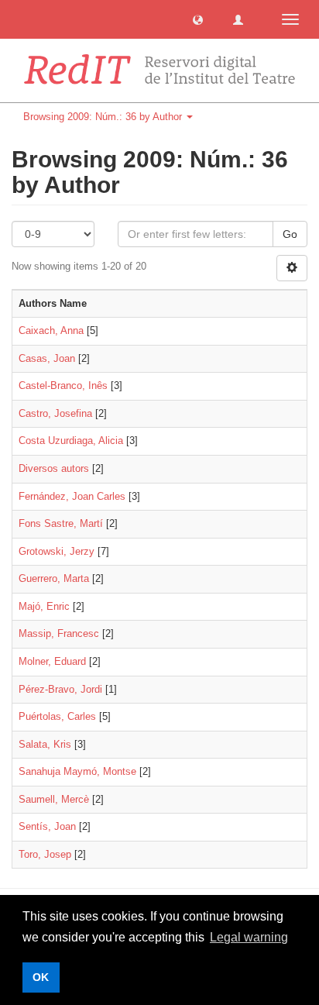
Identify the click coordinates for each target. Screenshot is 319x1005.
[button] (197, 19)
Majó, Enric (44, 606)
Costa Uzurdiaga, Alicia (71, 440)
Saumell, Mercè (54, 799)
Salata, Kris (45, 744)
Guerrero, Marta (54, 578)
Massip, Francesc (59, 633)
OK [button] (41, 977)
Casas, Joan (47, 358)
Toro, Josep (45, 854)
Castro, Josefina (55, 413)
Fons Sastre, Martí (61, 523)
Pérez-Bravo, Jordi (60, 689)
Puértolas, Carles (57, 716)
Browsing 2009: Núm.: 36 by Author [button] (104, 116)
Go (290, 234)
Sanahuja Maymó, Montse (77, 771)
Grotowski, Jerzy (56, 551)
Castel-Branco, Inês (63, 385)
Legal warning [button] (249, 937)
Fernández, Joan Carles (72, 496)
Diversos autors (54, 468)
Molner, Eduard (52, 661)
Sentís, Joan (47, 826)
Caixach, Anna (51, 330)
